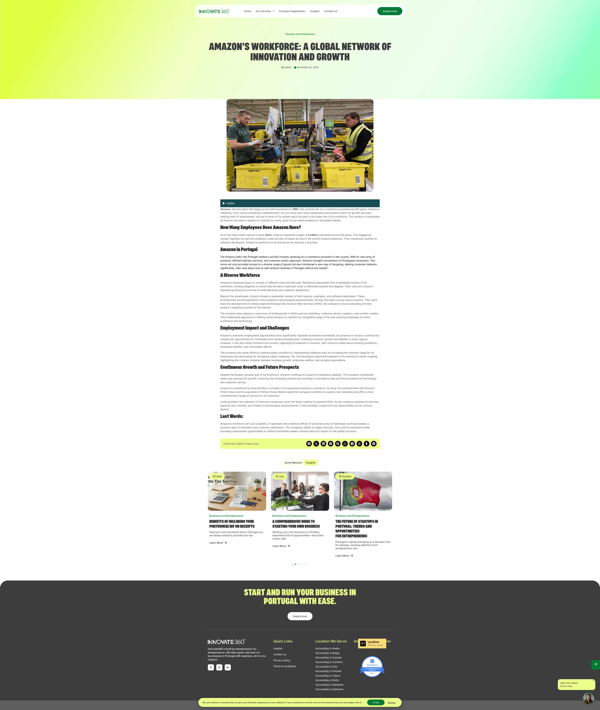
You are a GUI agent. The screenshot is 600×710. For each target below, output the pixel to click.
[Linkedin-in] (228, 667)
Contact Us (331, 11)
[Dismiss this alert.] (594, 680)
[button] (309, 443)
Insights (315, 11)
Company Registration (292, 11)
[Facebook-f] (211, 667)
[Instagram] (219, 667)
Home (247, 11)
